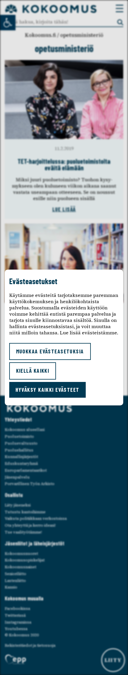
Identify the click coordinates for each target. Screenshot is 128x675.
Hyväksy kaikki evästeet (47, 389)
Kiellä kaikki (32, 370)
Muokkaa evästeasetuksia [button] (50, 351)
